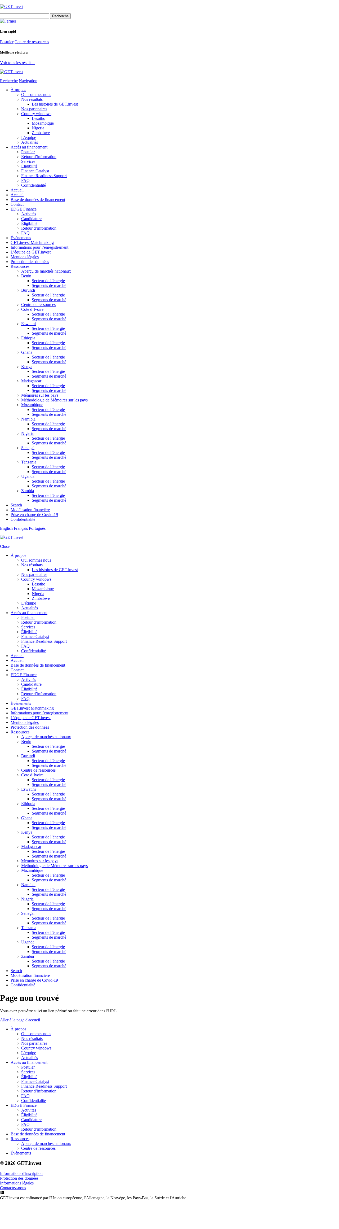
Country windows (36, 113)
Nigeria (38, 128)
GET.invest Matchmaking (32, 242)
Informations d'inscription (21, 1173)
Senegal (27, 447)
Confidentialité (33, 185)
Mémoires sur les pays (39, 395)
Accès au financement (29, 147)
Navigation (28, 80)
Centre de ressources (32, 42)
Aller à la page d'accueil (20, 1020)
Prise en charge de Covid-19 (34, 514)
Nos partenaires (34, 109)
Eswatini (28, 323)
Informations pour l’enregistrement (39, 247)
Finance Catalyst (35, 171)
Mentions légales (25, 257)
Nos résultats (32, 99)
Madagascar (31, 381)
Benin (26, 276)
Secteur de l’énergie (48, 280)
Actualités (29, 142)
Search (16, 505)
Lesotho (38, 118)
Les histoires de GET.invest (55, 104)
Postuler (7, 42)
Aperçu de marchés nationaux (46, 271)
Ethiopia (28, 338)
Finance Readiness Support (44, 175)
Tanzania (28, 462)
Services (28, 161)
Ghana (26, 352)
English (6, 528)
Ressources (20, 266)
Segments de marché (49, 285)
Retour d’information (38, 156)
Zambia (27, 490)
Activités (28, 214)
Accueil (17, 190)
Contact (17, 204)
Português (37, 528)
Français (21, 528)
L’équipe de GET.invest (31, 252)
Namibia (28, 419)
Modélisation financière (30, 510)
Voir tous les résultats (17, 62)
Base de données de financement (38, 199)
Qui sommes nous (36, 94)
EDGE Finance (24, 209)
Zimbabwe (41, 132)
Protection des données (30, 261)
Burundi (28, 290)
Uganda (27, 476)
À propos (18, 90)
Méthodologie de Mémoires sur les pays (54, 400)
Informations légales (17, 1183)
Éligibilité (29, 166)
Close (5, 546)
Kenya (26, 366)
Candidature (31, 218)
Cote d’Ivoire (32, 309)
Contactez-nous (13, 1188)
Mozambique (43, 123)
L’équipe (28, 137)
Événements (21, 237)
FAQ (25, 180)
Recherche (9, 80)
